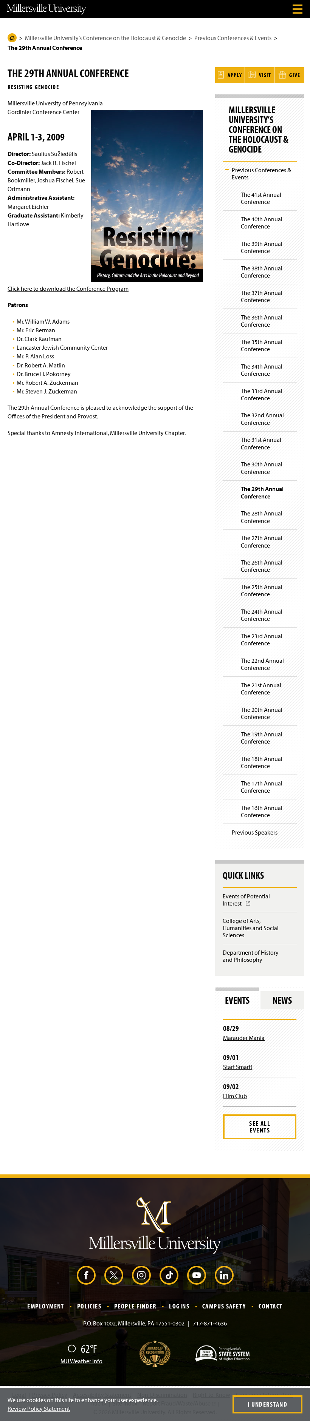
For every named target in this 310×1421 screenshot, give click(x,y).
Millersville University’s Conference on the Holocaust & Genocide (105, 38)
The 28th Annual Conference (261, 516)
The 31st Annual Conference (261, 443)
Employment (45, 1306)
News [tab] (282, 1000)
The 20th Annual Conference (261, 713)
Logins (179, 1306)
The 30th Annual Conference (261, 467)
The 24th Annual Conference (261, 615)
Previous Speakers (254, 832)
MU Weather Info (81, 1361)
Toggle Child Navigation (227, 169)
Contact (270, 1306)
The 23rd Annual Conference (261, 639)
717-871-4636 (210, 1323)
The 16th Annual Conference (261, 811)
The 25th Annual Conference (261, 590)
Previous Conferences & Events (232, 38)
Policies (89, 1306)
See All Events (259, 1126)
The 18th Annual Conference (261, 762)
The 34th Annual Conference (261, 370)
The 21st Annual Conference (261, 688)
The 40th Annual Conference (261, 222)
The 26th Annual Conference (261, 566)
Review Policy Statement (39, 1408)
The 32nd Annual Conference (262, 418)
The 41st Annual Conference (261, 198)
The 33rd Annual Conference (261, 394)
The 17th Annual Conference (261, 786)
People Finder (135, 1306)
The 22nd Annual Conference (262, 664)
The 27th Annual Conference (261, 541)
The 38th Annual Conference (261, 271)
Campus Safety (224, 1306)
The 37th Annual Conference (261, 296)
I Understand (267, 1404)
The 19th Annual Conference (261, 737)
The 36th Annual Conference (261, 320)
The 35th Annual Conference (261, 345)
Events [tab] (237, 1000)
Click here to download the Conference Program (68, 288)
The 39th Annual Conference (261, 247)
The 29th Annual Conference (262, 492)
